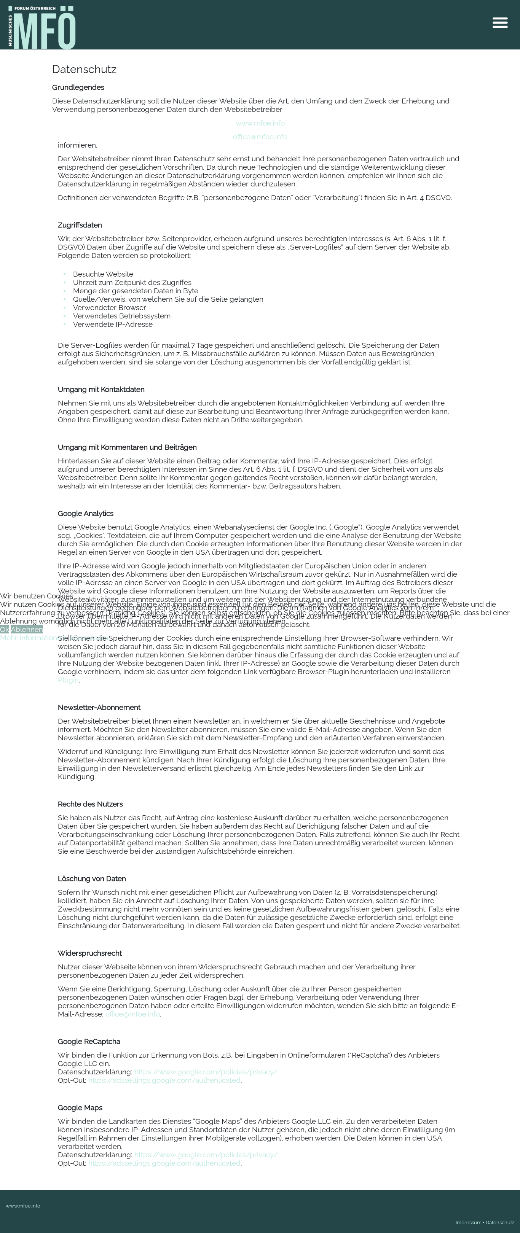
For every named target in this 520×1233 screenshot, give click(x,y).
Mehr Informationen (32, 637)
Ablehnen (27, 629)
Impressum (89, 637)
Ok (4, 629)
